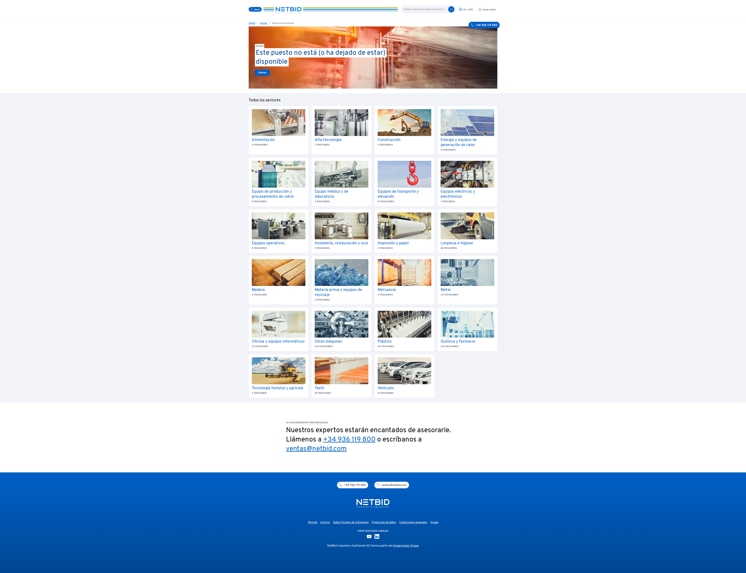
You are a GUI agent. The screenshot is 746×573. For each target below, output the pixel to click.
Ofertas (263, 23)
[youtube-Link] (369, 536)
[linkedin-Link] (377, 536)
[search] (451, 9)
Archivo (325, 522)
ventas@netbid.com (316, 449)
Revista (312, 522)
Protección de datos (384, 522)
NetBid (252, 23)
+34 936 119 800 (349, 439)
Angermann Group (406, 546)
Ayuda (434, 522)
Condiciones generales (413, 522)
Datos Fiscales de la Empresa (351, 522)
